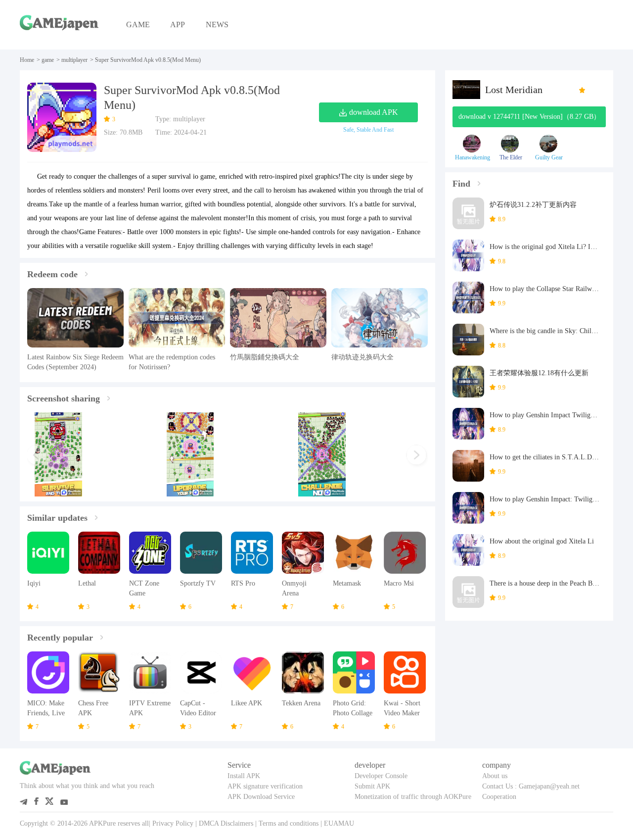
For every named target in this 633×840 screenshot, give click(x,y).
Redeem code (52, 274)
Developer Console (381, 776)
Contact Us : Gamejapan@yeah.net (531, 786)
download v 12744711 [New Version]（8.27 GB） (529, 116)
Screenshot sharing (63, 398)
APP (177, 24)
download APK (373, 112)
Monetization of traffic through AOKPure (413, 796)
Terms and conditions (288, 823)
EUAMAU (339, 823)
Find (461, 184)
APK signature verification (265, 786)
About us (494, 776)
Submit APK (372, 786)
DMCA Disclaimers (226, 823)
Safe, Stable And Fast (368, 129)
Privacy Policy (172, 823)
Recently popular (60, 637)
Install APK (243, 776)
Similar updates (57, 518)
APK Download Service (261, 796)
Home (27, 59)
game (48, 59)
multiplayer (74, 59)
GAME (138, 24)
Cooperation (499, 796)
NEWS (217, 24)
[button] (37, 456)
